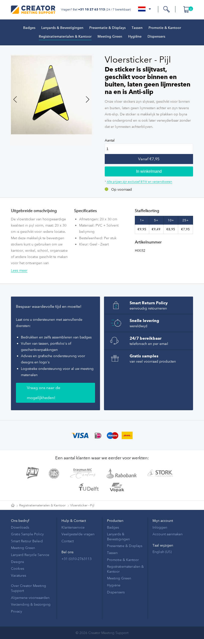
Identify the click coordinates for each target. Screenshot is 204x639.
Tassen (137, 28)
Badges (29, 28)
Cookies (17, 568)
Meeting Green (110, 36)
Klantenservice (73, 527)
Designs (17, 561)
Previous (18, 99)
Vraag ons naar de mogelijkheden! (43, 392)
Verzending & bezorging (31, 604)
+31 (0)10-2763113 (76, 559)
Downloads (20, 527)
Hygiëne (135, 36)
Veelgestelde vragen (78, 534)
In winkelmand (149, 171)
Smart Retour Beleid (27, 541)
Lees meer (19, 270)
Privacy (16, 611)
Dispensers (156, 36)
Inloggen (160, 527)
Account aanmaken (168, 534)
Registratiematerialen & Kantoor (65, 36)
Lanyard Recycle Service (30, 555)
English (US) (162, 552)
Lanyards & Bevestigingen (62, 28)
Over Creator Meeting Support (28, 588)
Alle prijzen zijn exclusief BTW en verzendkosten (139, 181)
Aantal (110, 140)
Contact (67, 541)
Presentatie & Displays (107, 28)
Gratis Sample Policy (27, 534)
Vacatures (18, 575)
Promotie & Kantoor (165, 28)
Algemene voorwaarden (30, 597)
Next (84, 99)
